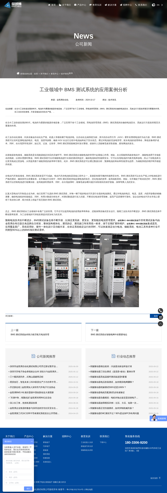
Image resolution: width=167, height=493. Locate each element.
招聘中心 (127, 5)
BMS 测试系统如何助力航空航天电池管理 (30, 332)
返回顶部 (154, 478)
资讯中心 (55, 74)
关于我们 (66, 5)
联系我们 (142, 5)
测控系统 (46, 454)
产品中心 (81, 5)
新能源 (45, 450)
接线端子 (49, 482)
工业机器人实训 (87, 442)
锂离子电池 (40, 482)
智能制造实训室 (87, 450)
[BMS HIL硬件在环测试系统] (83, 306)
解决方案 (112, 5)
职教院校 (46, 458)
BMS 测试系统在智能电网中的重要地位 (109, 332)
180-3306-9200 (136, 442)
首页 (53, 5)
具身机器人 (47, 462)
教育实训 (97, 5)
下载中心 (103, 442)
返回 (71, 73)
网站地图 (89, 489)
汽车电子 (46, 446)
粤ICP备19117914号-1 (76, 489)
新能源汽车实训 (87, 446)
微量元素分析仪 (59, 482)
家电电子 (46, 442)
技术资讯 (65, 74)
